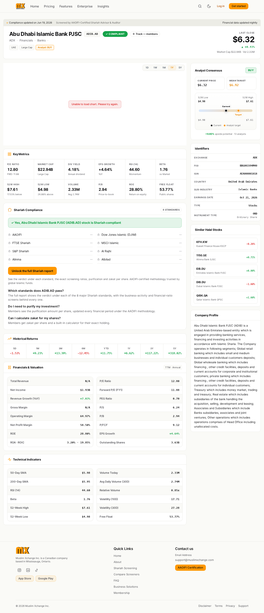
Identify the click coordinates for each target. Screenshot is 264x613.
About (117, 562)
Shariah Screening (125, 568)
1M (164, 67)
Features (65, 6)
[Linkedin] (28, 570)
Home (34, 6)
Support (243, 605)
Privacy (230, 605)
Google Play (45, 578)
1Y (172, 67)
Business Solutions (126, 586)
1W (155, 67)
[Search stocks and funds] (200, 6)
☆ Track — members (145, 33)
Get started (239, 6)
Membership (122, 592)
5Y (180, 67)
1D (147, 67)
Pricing (49, 6)
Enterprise (85, 6)
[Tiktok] (36, 570)
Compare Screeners (126, 574)
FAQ (116, 580)
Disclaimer (204, 605)
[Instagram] (19, 570)
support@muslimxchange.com (194, 559)
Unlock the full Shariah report (32, 271)
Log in (221, 6)
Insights (103, 6)
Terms (219, 605)
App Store (24, 578)
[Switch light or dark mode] (209, 6)
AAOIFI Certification (190, 567)
